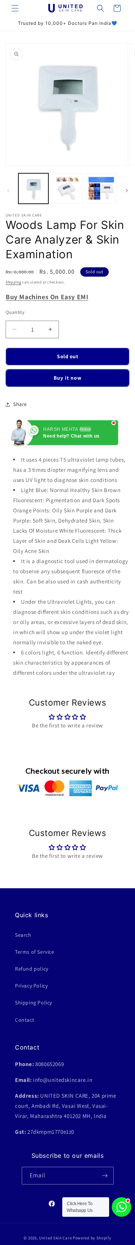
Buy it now (68, 377)
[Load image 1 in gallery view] (33, 188)
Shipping (13, 282)
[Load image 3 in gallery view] (101, 188)
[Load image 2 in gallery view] (67, 188)
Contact (24, 1019)
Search (23, 934)
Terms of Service (34, 951)
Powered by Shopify (92, 1237)
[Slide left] (8, 190)
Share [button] (20, 404)
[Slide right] (126, 190)
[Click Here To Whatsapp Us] (121, 1207)
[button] (15, 8)
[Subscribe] (105, 1175)
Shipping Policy (33, 1002)
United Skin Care (55, 1237)
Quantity (15, 312)
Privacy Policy (31, 985)
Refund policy (31, 968)
